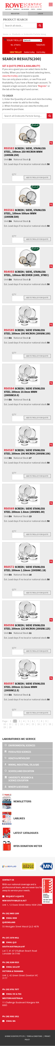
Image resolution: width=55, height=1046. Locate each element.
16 (38, 724)
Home (5, 34)
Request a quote (15, 896)
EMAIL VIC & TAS (13, 994)
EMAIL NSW (11, 918)
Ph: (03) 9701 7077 (10, 989)
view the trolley (10, 75)
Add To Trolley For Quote (37, 177)
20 (10, 727)
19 (4, 727)
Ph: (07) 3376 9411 (10, 937)
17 (44, 724)
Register (15, 13)
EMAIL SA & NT (13, 966)
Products (16, 34)
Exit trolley (41, 52)
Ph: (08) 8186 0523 (10, 962)
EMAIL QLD (11, 942)
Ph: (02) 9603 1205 (10, 913)
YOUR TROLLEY (14, 40)
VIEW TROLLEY (16, 52)
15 (33, 724)
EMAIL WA (10, 1021)
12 (16, 724)
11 (10, 724)
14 (27, 724)
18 (50, 724)
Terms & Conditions (34, 1036)
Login (40, 13)
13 (21, 724)
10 (4, 724)
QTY (14, 174)
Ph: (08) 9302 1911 (10, 1016)
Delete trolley (29, 52)
